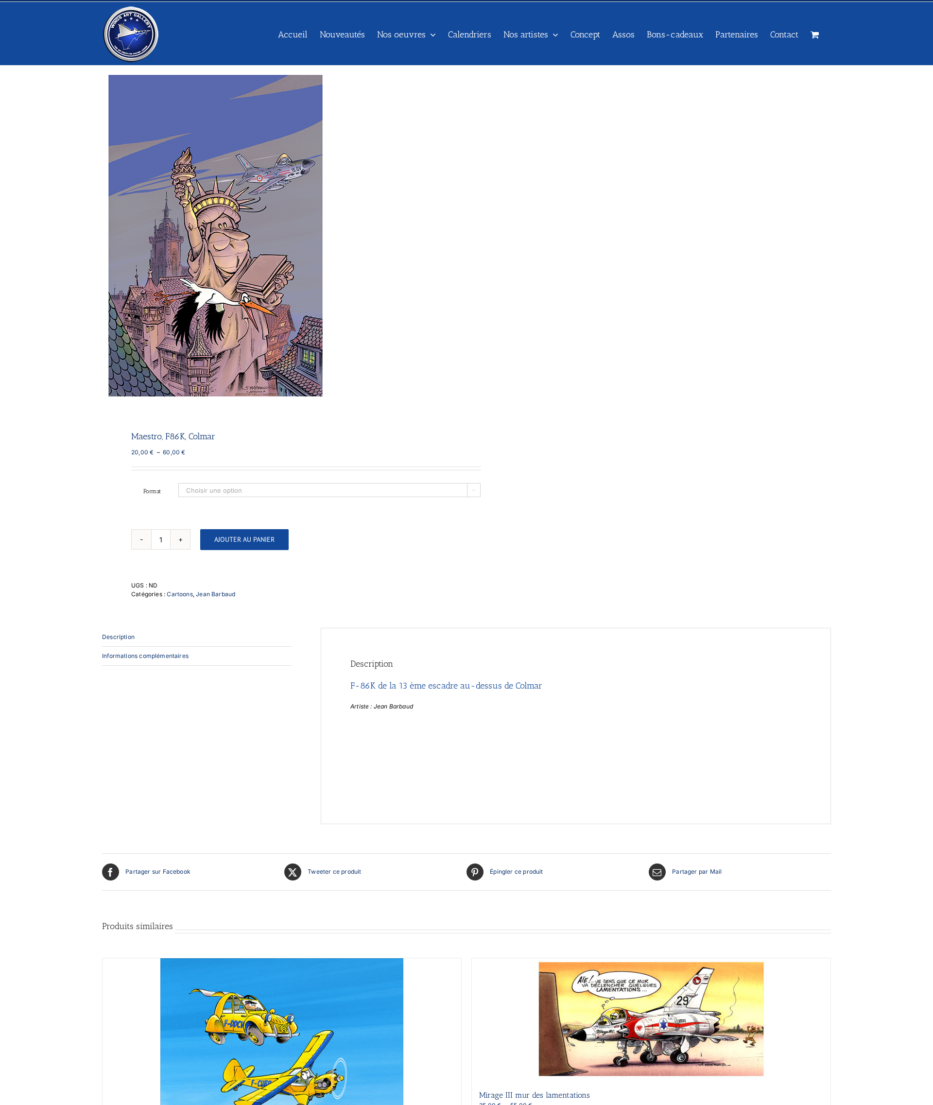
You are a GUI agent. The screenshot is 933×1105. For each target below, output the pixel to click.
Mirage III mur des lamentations (534, 1095)
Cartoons (179, 594)
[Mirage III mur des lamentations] (651, 1019)
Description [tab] (118, 636)
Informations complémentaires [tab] (145, 655)
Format (152, 491)
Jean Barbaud (215, 594)
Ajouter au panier (244, 539)
